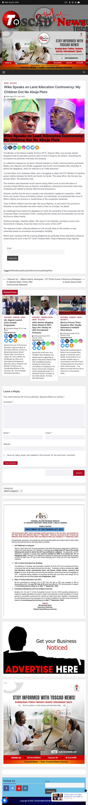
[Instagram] (24, 148)
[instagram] (73, 2)
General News (47, 317)
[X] (10, 148)
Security (64, 319)
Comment (8, 402)
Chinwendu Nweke (12, 328)
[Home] (81, 2)
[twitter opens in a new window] (12, 788)
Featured (7, 317)
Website (6, 444)
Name (6, 433)
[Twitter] (75, 2)
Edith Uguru (10, 96)
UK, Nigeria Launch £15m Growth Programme (13, 322)
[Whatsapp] (19, 148)
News (6, 83)
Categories (8, 488)
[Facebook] (70, 2)
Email (9, 248)
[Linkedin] (84, 2)
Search (79, 473)
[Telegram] (32, 148)
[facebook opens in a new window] (6, 788)
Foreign (16, 317)
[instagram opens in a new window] (25, 788)
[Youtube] (78, 2)
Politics (13, 83)
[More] (37, 148)
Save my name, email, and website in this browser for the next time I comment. (41, 455)
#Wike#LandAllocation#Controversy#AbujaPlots (31, 270)
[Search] (84, 72)
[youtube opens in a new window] (19, 788)
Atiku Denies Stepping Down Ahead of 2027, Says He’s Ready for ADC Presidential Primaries (42, 327)
